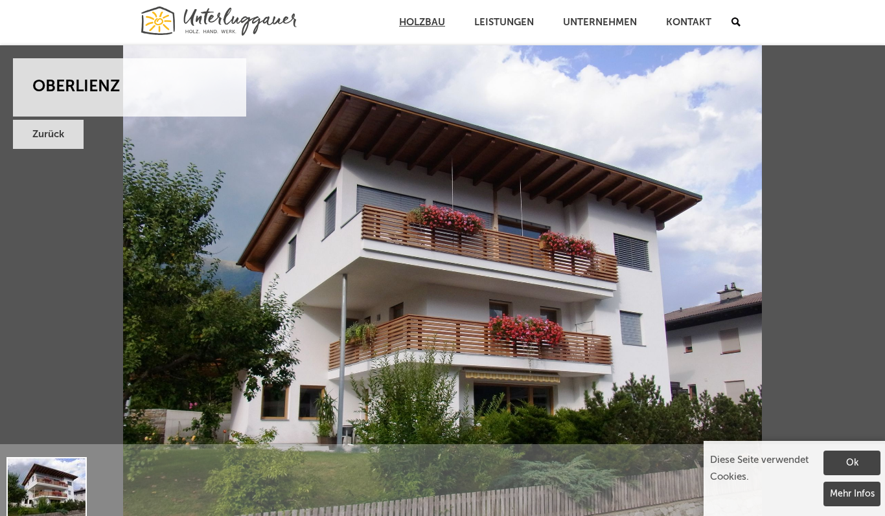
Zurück (48, 134)
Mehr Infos (852, 494)
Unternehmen (600, 22)
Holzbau (422, 22)
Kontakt (688, 22)
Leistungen (504, 22)
